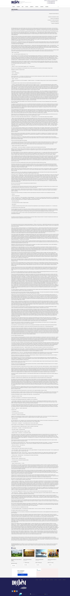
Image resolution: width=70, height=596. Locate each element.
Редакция (18, 6)
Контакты (36, 6)
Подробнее (13, 565)
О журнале (41, 6)
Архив (22, 6)
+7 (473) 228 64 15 (51, 2)
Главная (13, 6)
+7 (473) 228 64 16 (51, 3)
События (26, 6)
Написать (22, 574)
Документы (31, 6)
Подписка (46, 6)
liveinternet (24, 594)
